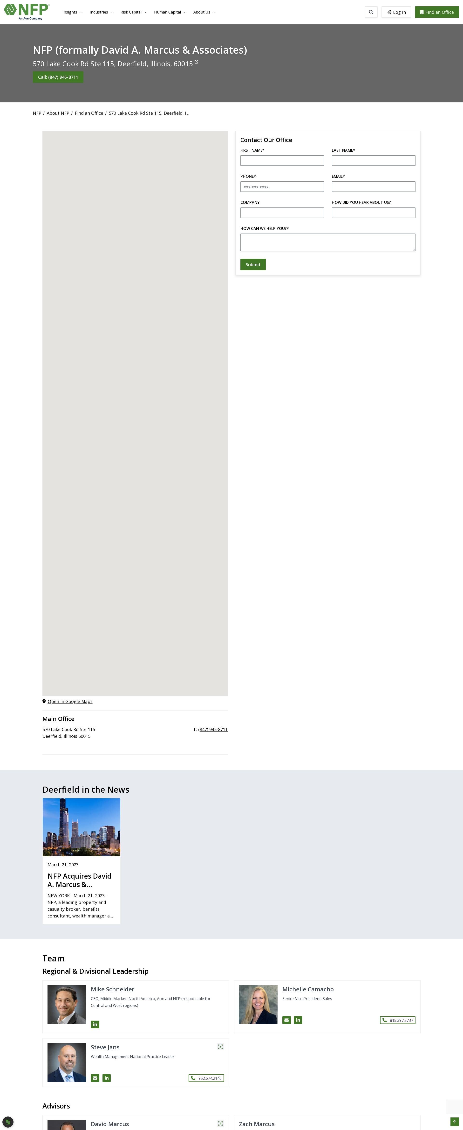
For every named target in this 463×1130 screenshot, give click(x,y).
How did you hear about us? (361, 202)
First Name (252, 150)
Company (250, 202)
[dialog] (8, 1122)
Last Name (343, 150)
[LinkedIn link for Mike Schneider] (95, 1024)
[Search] (371, 12)
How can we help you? (264, 228)
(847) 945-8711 (213, 729)
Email (338, 176)
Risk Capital (131, 12)
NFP (37, 113)
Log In (399, 12)
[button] (220, 1046)
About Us (201, 12)
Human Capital (167, 12)
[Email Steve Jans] (95, 1078)
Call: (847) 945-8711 (58, 77)
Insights (69, 12)
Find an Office (439, 12)
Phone (248, 176)
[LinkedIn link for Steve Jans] (106, 1078)
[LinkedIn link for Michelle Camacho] (298, 1020)
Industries (99, 12)
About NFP (58, 113)
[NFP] (27, 12)
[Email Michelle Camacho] (286, 1020)
